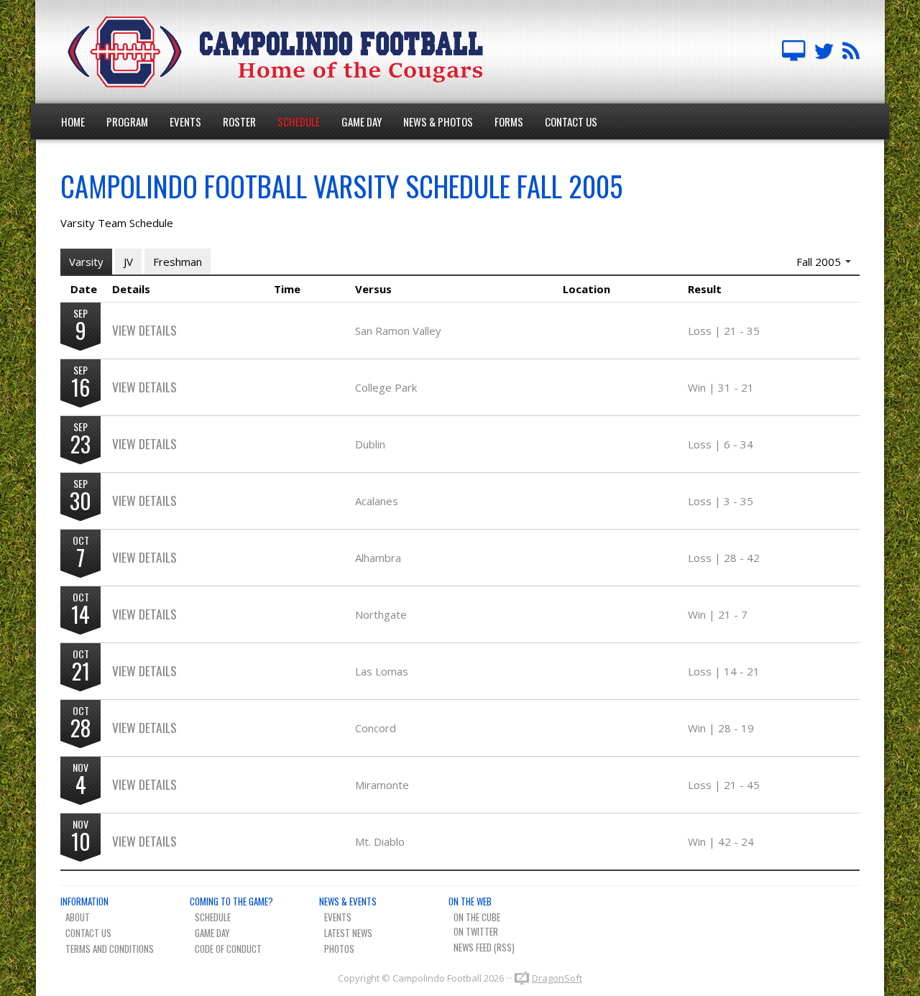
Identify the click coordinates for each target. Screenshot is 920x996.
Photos (339, 948)
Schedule (298, 121)
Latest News (348, 933)
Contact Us (571, 121)
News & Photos (438, 121)
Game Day (361, 121)
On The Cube (477, 917)
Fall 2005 (820, 261)
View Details (144, 330)
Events (185, 121)
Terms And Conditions (109, 948)
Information (84, 901)
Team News (851, 52)
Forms (508, 121)
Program (127, 121)
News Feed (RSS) (484, 947)
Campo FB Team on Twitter (824, 52)
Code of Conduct (228, 948)
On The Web (470, 901)
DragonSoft (557, 978)
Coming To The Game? (231, 901)
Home (73, 121)
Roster (239, 121)
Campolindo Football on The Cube (793, 52)
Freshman (177, 261)
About (77, 917)
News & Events (348, 901)
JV (128, 261)
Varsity (86, 261)
